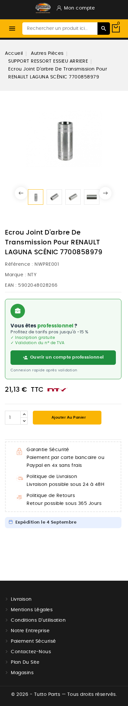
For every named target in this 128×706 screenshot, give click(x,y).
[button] (21, 193)
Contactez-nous (31, 652)
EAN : (11, 285)
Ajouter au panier (68, 417)
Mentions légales (32, 610)
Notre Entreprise (30, 631)
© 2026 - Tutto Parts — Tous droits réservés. (64, 694)
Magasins (22, 673)
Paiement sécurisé (33, 641)
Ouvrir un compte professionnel (67, 357)
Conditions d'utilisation (38, 620)
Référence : (19, 264)
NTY (32, 275)
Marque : (15, 275)
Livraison (21, 599)
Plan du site (25, 662)
